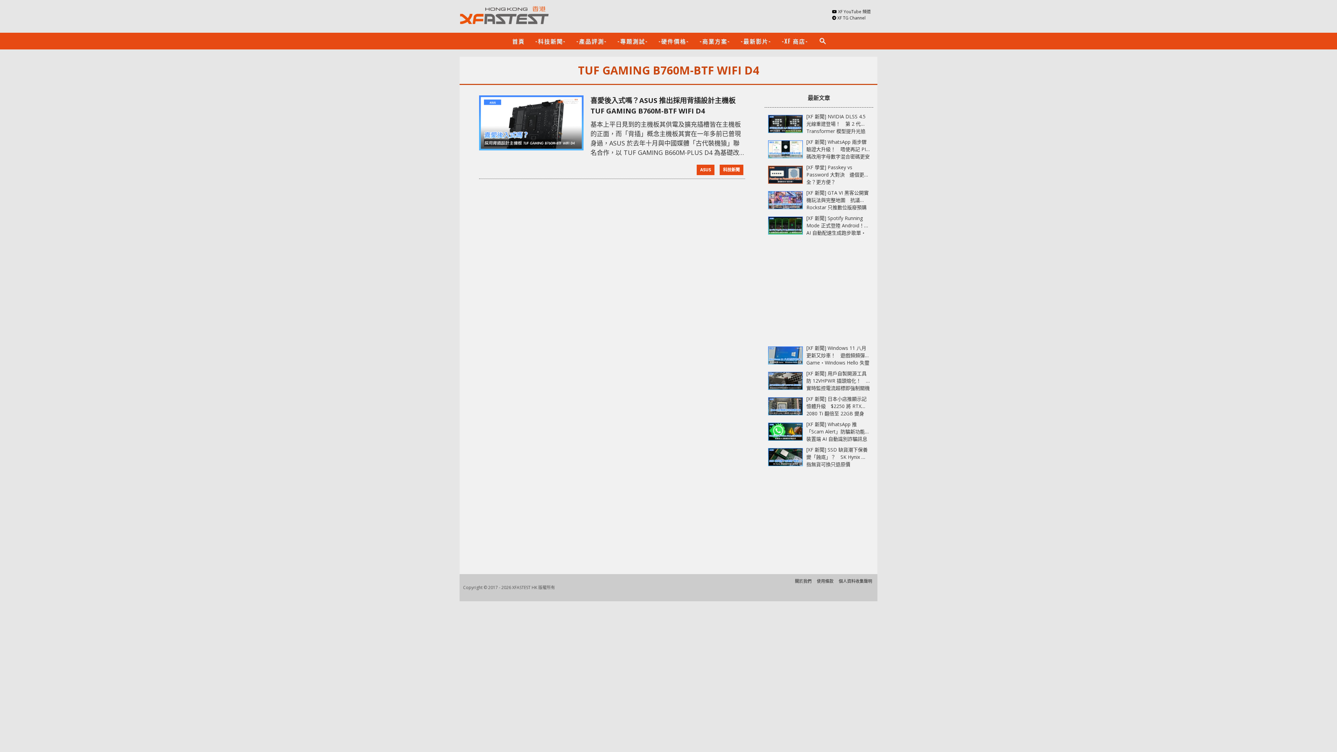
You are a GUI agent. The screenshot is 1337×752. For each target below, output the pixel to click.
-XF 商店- (795, 41)
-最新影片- (756, 41)
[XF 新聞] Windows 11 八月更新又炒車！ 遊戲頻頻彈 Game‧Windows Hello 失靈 (837, 355)
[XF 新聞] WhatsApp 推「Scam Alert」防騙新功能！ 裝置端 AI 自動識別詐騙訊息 (840, 431)
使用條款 (825, 581)
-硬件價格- (673, 41)
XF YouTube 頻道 (854, 12)
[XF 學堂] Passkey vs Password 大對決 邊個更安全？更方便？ (837, 174)
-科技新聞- (550, 41)
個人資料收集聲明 (855, 581)
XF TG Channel (851, 18)
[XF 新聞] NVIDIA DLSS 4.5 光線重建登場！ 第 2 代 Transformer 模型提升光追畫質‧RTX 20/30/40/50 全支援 (836, 131)
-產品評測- (591, 41)
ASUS (705, 170)
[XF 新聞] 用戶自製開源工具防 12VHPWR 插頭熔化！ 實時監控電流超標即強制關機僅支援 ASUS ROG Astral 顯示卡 (838, 388)
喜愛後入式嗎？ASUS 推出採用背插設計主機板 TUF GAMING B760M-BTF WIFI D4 (663, 106)
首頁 (518, 41)
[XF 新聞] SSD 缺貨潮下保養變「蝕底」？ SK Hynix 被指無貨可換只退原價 (837, 457)
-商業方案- (714, 41)
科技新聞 (731, 170)
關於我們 (803, 581)
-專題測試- (632, 41)
